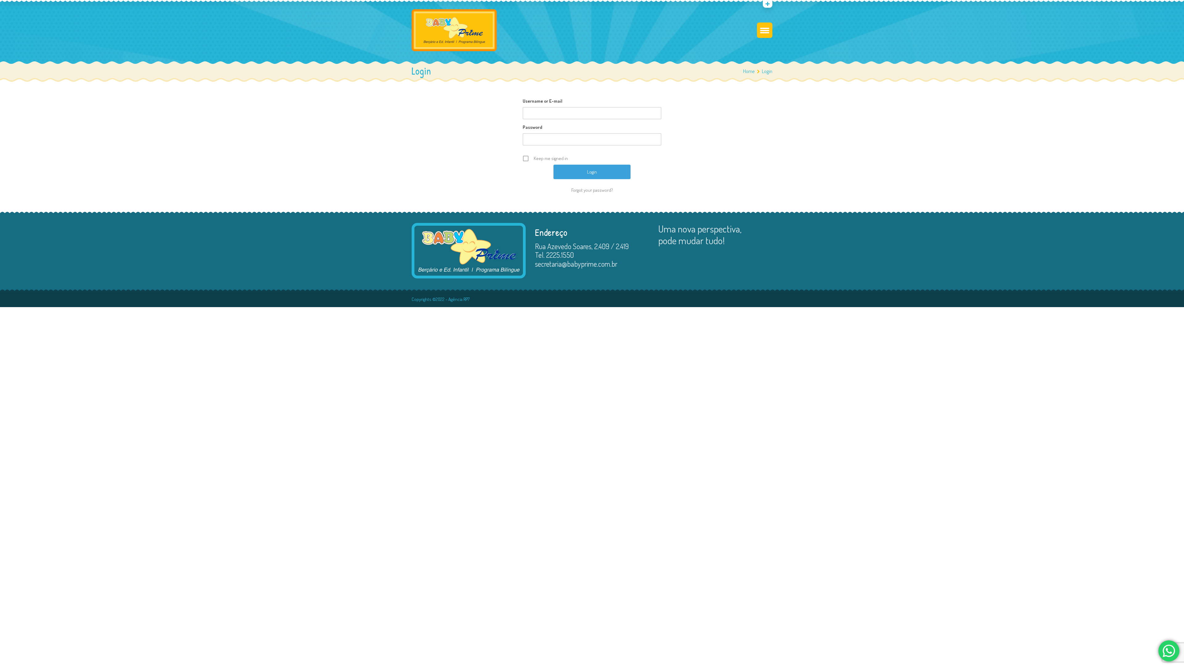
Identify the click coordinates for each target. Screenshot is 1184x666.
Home (749, 71)
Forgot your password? (592, 190)
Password (532, 127)
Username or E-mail (542, 101)
